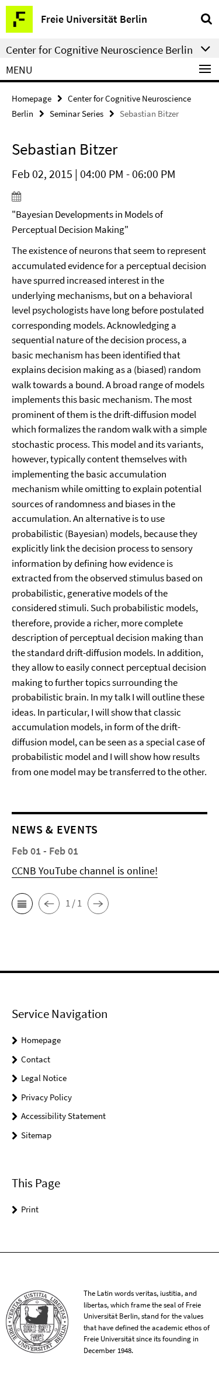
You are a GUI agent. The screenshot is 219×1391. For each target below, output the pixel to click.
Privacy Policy (46, 1097)
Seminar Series (76, 113)
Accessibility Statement (63, 1115)
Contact (35, 1059)
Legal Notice (44, 1077)
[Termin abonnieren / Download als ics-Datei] (109, 196)
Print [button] (30, 1209)
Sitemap (36, 1135)
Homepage (31, 98)
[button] (22, 903)
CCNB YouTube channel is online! (85, 870)
